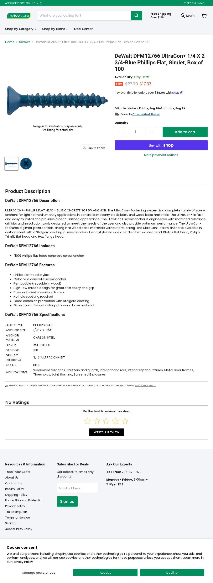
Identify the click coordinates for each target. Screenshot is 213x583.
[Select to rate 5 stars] (125, 421)
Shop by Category (19, 29)
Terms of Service (17, 517)
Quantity (121, 122)
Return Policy (14, 489)
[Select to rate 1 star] (87, 421)
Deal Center (83, 29)
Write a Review (106, 432)
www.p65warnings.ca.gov (145, 385)
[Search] (136, 15)
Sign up (67, 501)
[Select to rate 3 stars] (106, 421)
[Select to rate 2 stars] (97, 421)
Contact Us (13, 483)
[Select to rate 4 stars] (115, 421)
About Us (11, 477)
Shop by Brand (54, 29)
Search (10, 523)
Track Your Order (193, 3)
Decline (172, 572)
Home (10, 42)
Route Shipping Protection (24, 500)
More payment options (161, 155)
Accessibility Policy (18, 529)
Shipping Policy (16, 495)
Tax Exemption (16, 512)
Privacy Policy (22, 562)
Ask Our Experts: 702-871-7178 (23, 3)
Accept (105, 572)
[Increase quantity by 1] (151, 132)
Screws (24, 42)
